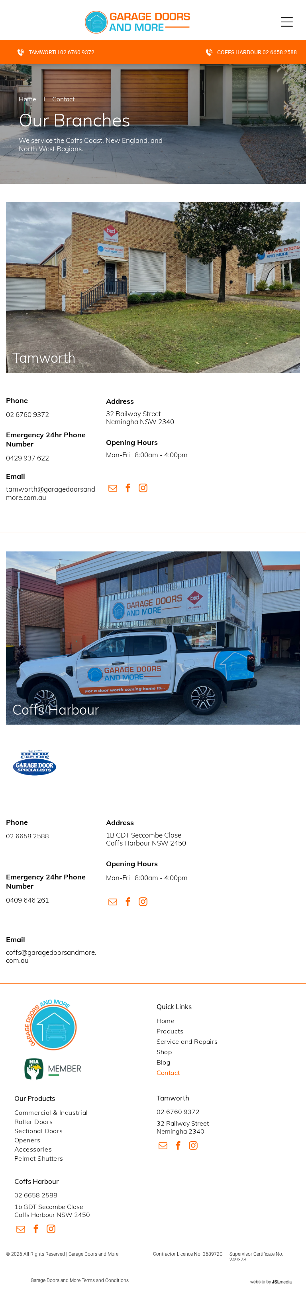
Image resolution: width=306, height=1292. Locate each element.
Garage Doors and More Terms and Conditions (80, 1280)
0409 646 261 (27, 900)
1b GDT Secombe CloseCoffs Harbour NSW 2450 (52, 1210)
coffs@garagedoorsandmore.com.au (51, 956)
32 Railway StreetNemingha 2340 (183, 1127)
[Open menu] (287, 22)
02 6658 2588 (27, 836)
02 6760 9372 (178, 1112)
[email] (112, 488)
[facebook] (127, 488)
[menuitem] (224, 1020)
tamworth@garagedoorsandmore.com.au (50, 493)
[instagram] (142, 488)
